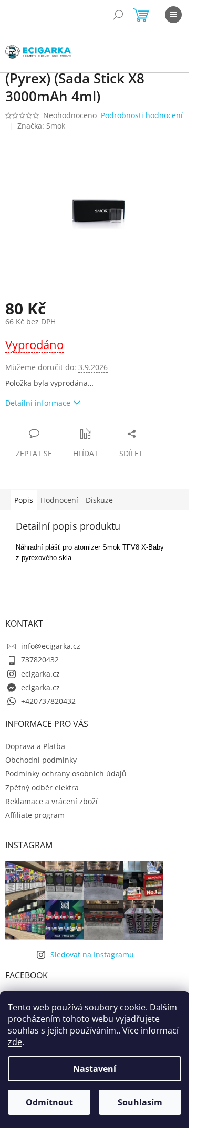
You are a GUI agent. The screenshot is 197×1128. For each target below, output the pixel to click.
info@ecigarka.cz (50, 646)
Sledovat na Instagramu (92, 955)
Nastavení (94, 1068)
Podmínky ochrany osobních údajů (66, 773)
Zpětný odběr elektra (42, 788)
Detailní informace (37, 403)
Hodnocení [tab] (59, 500)
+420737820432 (48, 701)
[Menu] (173, 14)
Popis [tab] (23, 500)
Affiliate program (35, 815)
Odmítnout (49, 1102)
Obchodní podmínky (41, 760)
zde (15, 1042)
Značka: (41, 126)
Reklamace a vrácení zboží (51, 801)
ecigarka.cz (40, 674)
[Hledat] (118, 14)
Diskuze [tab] (99, 500)
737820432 (40, 660)
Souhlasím (140, 1102)
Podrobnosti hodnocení (142, 115)
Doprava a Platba (35, 746)
